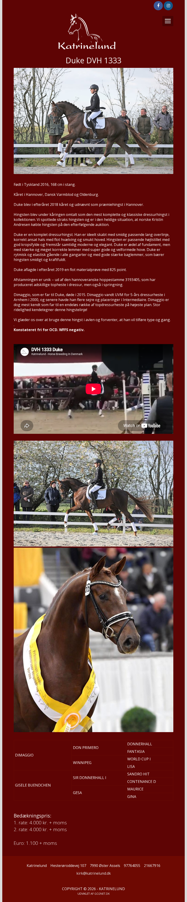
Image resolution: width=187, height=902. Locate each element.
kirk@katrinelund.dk (93, 873)
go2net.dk (102, 894)
